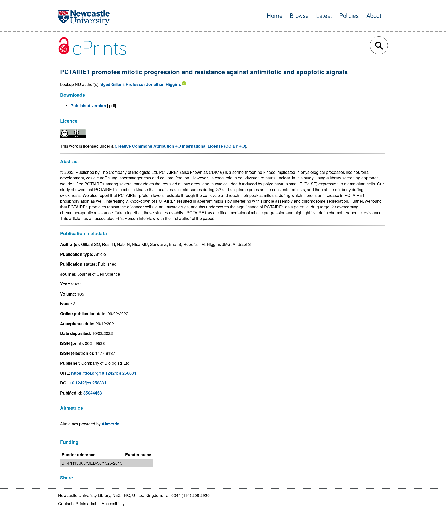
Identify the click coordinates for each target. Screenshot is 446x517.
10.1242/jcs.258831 (88, 383)
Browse (299, 16)
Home (274, 16)
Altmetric (110, 424)
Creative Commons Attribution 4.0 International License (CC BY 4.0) (180, 146)
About (373, 16)
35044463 (92, 393)
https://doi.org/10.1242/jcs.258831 (103, 373)
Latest (324, 16)
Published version (88, 106)
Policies (349, 16)
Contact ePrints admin (78, 503)
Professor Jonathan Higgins (153, 84)
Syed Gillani (112, 84)
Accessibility (113, 503)
